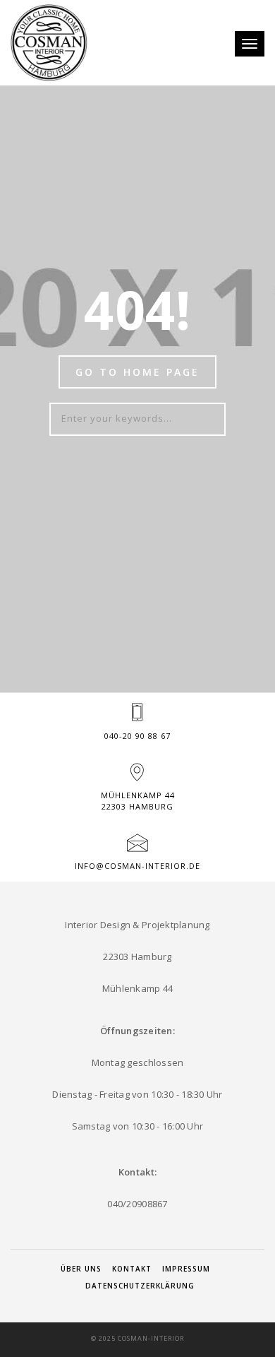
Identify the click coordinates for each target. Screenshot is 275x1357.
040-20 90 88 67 (137, 735)
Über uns (81, 1269)
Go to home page (137, 372)
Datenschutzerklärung (140, 1286)
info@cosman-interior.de (137, 865)
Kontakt (132, 1269)
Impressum (186, 1269)
